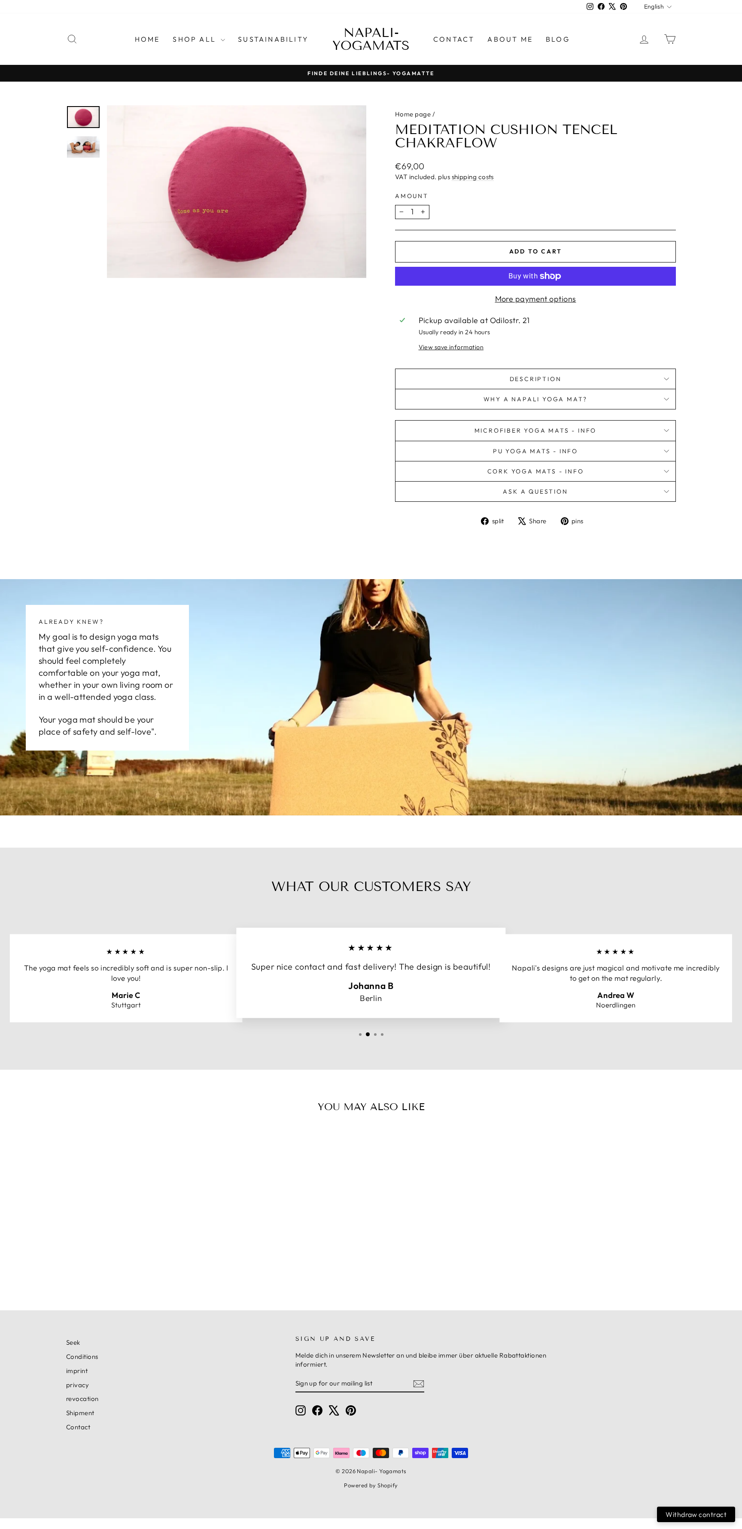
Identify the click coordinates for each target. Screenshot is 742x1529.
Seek (73, 1342)
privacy (77, 1385)
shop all (196, 39)
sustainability (273, 39)
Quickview (139, 1221)
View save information (451, 347)
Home (147, 39)
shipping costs (473, 177)
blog (558, 39)
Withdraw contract (696, 1514)
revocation (82, 1399)
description (536, 379)
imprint (77, 1371)
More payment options (535, 299)
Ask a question (535, 491)
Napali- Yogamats (371, 39)
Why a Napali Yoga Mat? (536, 399)
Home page (413, 114)
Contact (453, 39)
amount (412, 196)
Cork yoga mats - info (535, 471)
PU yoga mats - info (535, 451)
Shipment (80, 1413)
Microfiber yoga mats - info (535, 430)
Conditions (82, 1356)
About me (510, 39)
